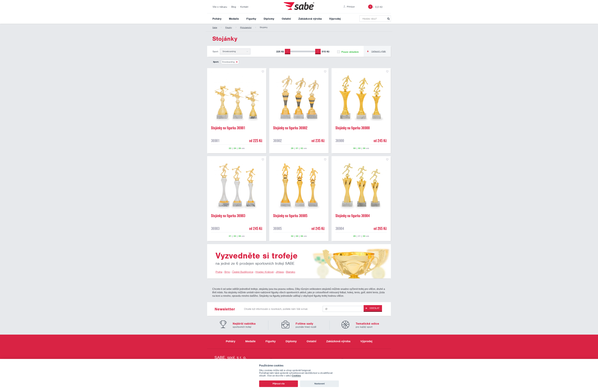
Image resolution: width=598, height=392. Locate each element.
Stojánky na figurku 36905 (290, 215)
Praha (219, 272)
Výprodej (335, 18)
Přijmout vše (279, 383)
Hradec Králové (264, 272)
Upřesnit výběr (378, 51)
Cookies (296, 375)
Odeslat (375, 308)
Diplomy (269, 18)
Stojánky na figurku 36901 (228, 128)
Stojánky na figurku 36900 (352, 128)
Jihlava (280, 272)
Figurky (251, 18)
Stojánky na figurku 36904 (352, 215)
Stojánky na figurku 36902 (290, 128)
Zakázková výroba (310, 18)
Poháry (216, 18)
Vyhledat (388, 19)
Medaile (234, 18)
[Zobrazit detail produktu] (236, 98)
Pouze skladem (350, 52)
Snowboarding (228, 62)
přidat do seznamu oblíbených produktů (262, 71)
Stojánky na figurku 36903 (228, 215)
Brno (227, 272)
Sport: (215, 51)
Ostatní (286, 18)
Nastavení (319, 383)
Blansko (290, 272)
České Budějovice (242, 272)
